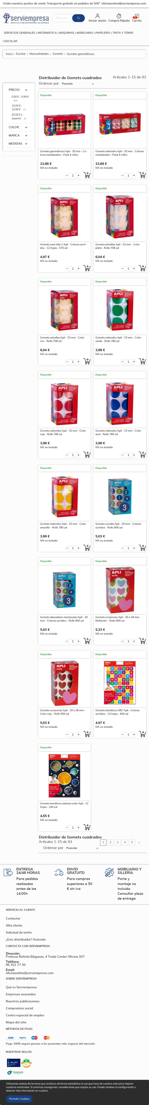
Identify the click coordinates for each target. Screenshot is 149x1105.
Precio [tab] (14, 89)
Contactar (13, 918)
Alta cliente (14, 925)
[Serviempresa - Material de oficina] (26, 18)
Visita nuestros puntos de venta (24, 3)
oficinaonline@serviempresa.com (30, 973)
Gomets (58, 53)
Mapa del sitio (16, 1022)
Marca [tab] (14, 135)
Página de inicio (9, 54)
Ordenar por (49, 83)
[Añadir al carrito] (85, 175)
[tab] (74, 910)
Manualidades (39, 53)
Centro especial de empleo (25, 1015)
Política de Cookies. (59, 1091)
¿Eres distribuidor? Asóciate (26, 939)
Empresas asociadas (21, 994)
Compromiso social (19, 1008)
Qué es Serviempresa (21, 987)
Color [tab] (14, 127)
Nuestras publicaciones (23, 1001)
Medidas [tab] (15, 143)
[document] (75, 1092)
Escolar (21, 53)
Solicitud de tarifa (19, 932)
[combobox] (68, 18)
